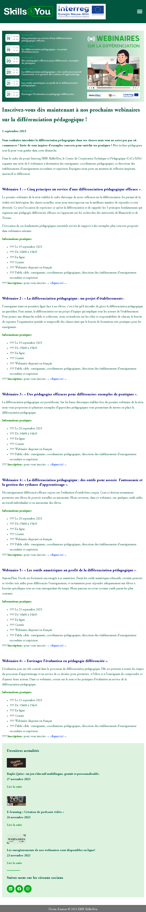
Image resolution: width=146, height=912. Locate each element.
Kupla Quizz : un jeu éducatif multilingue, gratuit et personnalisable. (53, 774)
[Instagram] (28, 889)
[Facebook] (19, 889)
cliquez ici (56, 283)
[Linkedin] (10, 889)
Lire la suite (14, 787)
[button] (140, 11)
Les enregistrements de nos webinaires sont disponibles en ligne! (51, 850)
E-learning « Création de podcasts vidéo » (35, 812)
